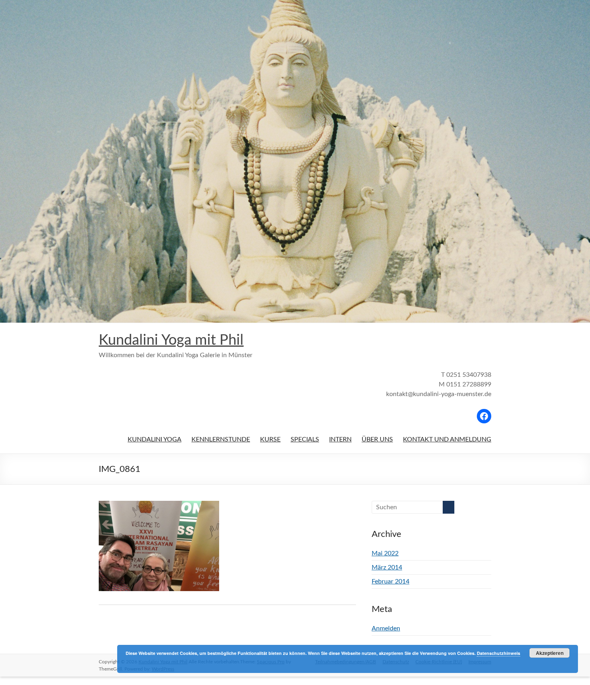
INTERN (340, 439)
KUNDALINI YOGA (154, 439)
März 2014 (387, 567)
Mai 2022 (385, 553)
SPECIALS (305, 439)
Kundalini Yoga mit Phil (171, 340)
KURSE (270, 439)
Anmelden (386, 628)
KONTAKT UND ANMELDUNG (447, 439)
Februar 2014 (390, 581)
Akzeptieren (550, 653)
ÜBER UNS (377, 439)
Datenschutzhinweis (498, 653)
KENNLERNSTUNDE (220, 439)
